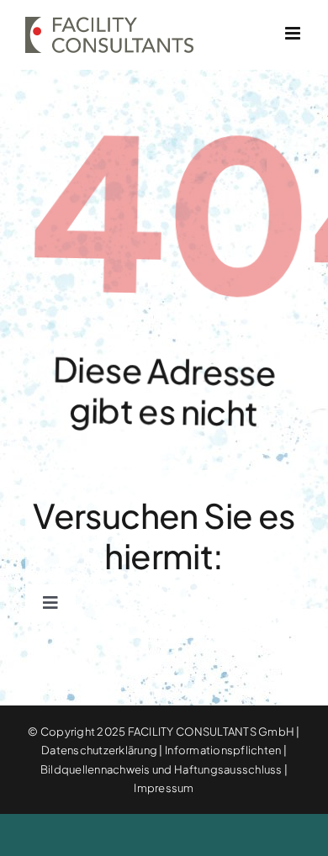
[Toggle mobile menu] (294, 33)
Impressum (163, 788)
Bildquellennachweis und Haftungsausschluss (161, 769)
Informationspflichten (223, 750)
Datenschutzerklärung (99, 750)
